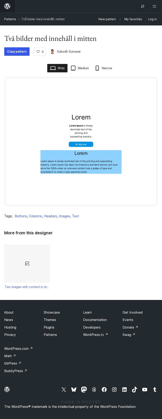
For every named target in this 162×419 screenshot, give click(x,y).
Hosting (10, 327)
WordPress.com (18, 348)
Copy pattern (17, 51)
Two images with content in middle (27, 287)
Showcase (52, 312)
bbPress (12, 363)
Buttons (21, 216)
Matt (10, 356)
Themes (50, 320)
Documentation (95, 320)
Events (128, 320)
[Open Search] (142, 6)
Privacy (10, 335)
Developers (92, 327)
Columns (35, 216)
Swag (129, 335)
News (8, 320)
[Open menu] (155, 6)
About (9, 312)
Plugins (49, 327)
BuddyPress (15, 371)
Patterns (10, 19)
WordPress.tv (95, 335)
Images (64, 216)
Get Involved (133, 312)
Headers (50, 216)
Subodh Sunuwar (69, 51)
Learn (87, 312)
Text (75, 216)
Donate (130, 327)
